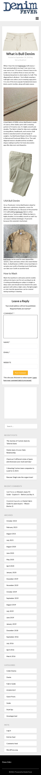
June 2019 (10, 618)
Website (7, 362)
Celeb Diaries (11, 671)
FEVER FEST (11, 690)
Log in (8, 731)
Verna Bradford (20, 60)
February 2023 (11, 527)
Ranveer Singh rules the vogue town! (19, 477)
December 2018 (12, 630)
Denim (8, 677)
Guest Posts (10, 697)
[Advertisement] (20, 402)
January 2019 (11, 624)
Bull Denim (22, 66)
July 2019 (10, 611)
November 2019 (12, 585)
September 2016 (12, 637)
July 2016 (10, 643)
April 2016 (10, 650)
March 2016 (10, 656)
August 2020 (11, 547)
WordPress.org (12, 750)
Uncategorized (11, 716)
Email (6, 352)
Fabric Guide (11, 684)
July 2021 (10, 540)
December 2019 (12, 579)
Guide (8, 703)
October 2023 (11, 521)
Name (6, 342)
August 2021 (11, 534)
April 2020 (10, 566)
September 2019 (12, 598)
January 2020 (11, 572)
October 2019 (11, 592)
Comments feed (12, 743)
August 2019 (11, 605)
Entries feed (10, 737)
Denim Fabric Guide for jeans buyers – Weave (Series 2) (19, 503)
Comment (8, 313)
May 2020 (10, 560)
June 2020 (10, 553)
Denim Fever (28, 772)
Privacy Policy (6, 762)
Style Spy (9, 709)
